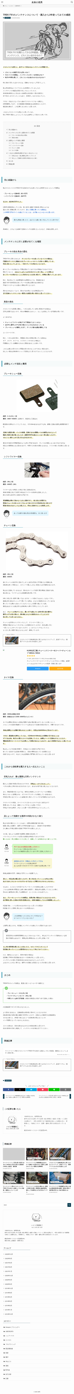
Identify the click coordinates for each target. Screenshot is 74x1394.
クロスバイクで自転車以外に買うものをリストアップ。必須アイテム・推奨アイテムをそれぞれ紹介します (44, 640)
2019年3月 (8, 1301)
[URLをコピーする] (65, 1089)
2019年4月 (8, 1297)
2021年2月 (8, 1267)
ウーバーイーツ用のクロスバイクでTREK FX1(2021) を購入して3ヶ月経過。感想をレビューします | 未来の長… (36, 1052)
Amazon (37, 668)
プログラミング (11, 1344)
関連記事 (12, 164)
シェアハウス (10, 1336)
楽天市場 (60, 668)
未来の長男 (37, 2)
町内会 (8, 1370)
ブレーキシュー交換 (17, 143)
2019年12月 (9, 1288)
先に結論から (13, 129)
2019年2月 (8, 1305)
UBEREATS (7, 18)
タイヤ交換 (15, 150)
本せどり (8, 1361)
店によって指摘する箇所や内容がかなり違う (24, 158)
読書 (7, 1378)
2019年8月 (8, 1293)
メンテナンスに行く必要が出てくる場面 (22, 133)
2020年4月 (8, 1280)
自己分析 (8, 1374)
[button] (8, 1089)
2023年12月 (9, 1254)
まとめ (11, 161)
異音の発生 (15, 137)
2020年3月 (8, 1284)
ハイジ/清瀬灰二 (12, 1126)
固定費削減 (9, 1349)
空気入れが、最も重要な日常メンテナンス (24, 156)
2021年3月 (8, 1263)
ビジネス (8, 1340)
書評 (7, 1357)
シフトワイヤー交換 (17, 145)
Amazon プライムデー (13, 1327)
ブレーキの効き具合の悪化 (19, 135)
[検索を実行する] (69, 1205)
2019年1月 (8, 1310)
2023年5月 (8, 1258)
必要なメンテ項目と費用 (17, 140)
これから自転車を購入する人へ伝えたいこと (23, 153)
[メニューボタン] (2, 2)
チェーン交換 (16, 148)
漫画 (7, 1366)
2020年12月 (9, 1275)
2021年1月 (8, 1271)
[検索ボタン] (72, 2)
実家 (7, 1353)
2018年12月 (9, 1314)
